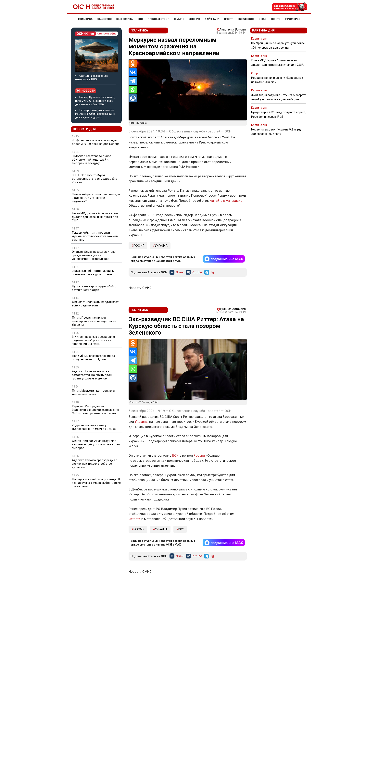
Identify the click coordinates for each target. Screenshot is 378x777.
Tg (212, 272)
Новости (88, 90)
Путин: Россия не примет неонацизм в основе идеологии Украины (94, 321)
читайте (135, 519)
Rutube (197, 272)
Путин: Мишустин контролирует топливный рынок (94, 392)
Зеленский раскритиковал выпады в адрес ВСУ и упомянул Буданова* (96, 197)
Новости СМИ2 (140, 288)
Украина (161, 245)
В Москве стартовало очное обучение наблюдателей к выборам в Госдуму (91, 159)
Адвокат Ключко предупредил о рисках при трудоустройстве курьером (95, 463)
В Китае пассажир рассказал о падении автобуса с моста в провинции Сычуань (93, 340)
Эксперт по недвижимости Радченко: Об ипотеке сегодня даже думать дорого (95, 114)
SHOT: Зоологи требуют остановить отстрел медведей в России (94, 178)
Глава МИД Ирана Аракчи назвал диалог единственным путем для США (95, 217)
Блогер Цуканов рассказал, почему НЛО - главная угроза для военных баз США (95, 101)
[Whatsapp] (133, 89)
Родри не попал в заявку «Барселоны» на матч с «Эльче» (94, 427)
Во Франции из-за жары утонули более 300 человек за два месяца (96, 142)
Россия (138, 245)
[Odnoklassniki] (133, 64)
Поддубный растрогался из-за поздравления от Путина (93, 357)
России (199, 455)
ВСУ (175, 455)
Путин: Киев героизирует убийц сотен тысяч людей (94, 288)
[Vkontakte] (133, 72)
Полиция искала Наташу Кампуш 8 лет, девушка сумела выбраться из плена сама (96, 482)
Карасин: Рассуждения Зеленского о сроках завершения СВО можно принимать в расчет (95, 409)
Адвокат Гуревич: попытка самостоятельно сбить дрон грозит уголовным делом (92, 375)
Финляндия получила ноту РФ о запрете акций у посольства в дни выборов (96, 444)
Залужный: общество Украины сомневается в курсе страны (93, 272)
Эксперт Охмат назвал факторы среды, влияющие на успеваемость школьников (94, 255)
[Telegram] (133, 81)
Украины (141, 422)
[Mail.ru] (133, 98)
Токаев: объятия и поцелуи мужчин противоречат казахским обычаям (95, 236)
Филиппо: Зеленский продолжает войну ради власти (95, 303)
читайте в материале (226, 201)
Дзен (179, 272)
